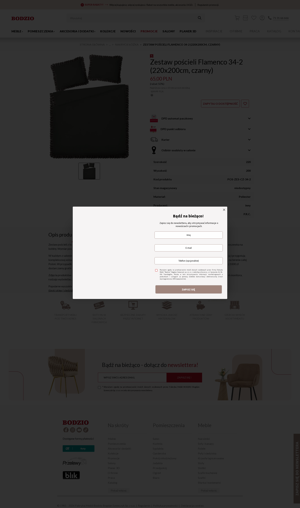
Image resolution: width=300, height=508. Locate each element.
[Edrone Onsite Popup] (150, 254)
